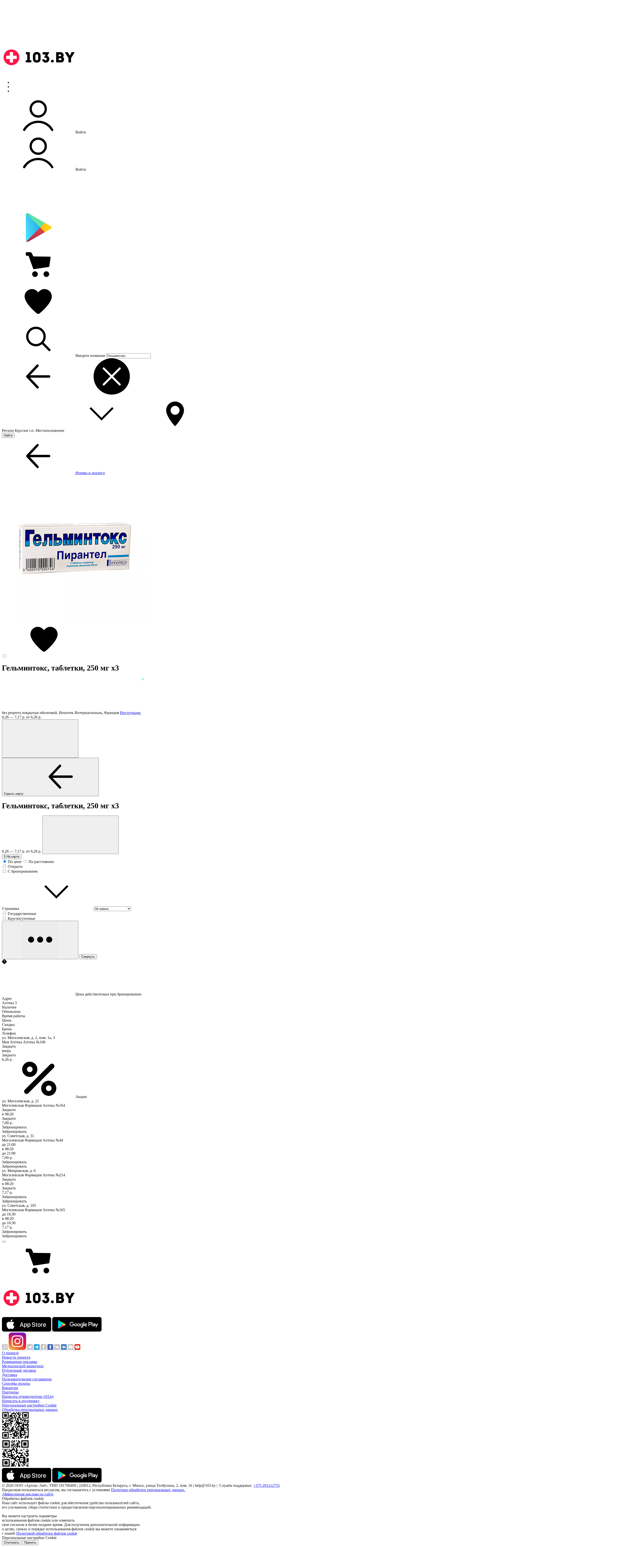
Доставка (9, 1375)
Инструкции (22, 91)
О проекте (10, 1353)
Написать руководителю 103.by (28, 1396)
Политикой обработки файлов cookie (46, 1533)
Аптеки (18, 87)
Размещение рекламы (19, 1362)
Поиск (17, 82)
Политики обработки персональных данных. (148, 1490)
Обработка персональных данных (30, 1409)
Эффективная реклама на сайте (27, 1494)
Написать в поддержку (21, 1401)
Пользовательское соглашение (27, 1379)
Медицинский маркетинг (23, 1366)
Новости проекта (16, 1357)
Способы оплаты (16, 1383)
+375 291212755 (266, 1485)
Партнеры (10, 1392)
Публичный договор (19, 1370)
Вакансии (10, 1388)
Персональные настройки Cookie (29, 1405)
